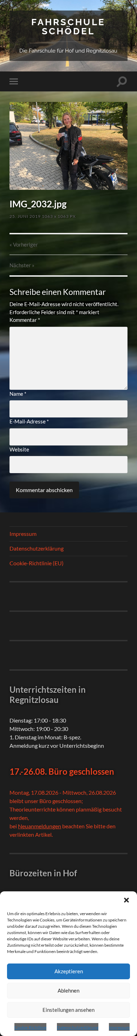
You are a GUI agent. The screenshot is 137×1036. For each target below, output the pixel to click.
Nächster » (21, 265)
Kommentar (24, 320)
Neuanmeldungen (39, 826)
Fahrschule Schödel (68, 26)
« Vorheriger (23, 244)
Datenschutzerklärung (77, 1027)
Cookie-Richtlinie (30, 1027)
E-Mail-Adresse (29, 421)
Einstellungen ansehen (68, 1010)
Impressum (119, 1027)
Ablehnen (68, 990)
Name (17, 394)
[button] (126, 900)
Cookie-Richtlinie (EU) (36, 563)
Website (19, 449)
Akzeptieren (68, 971)
